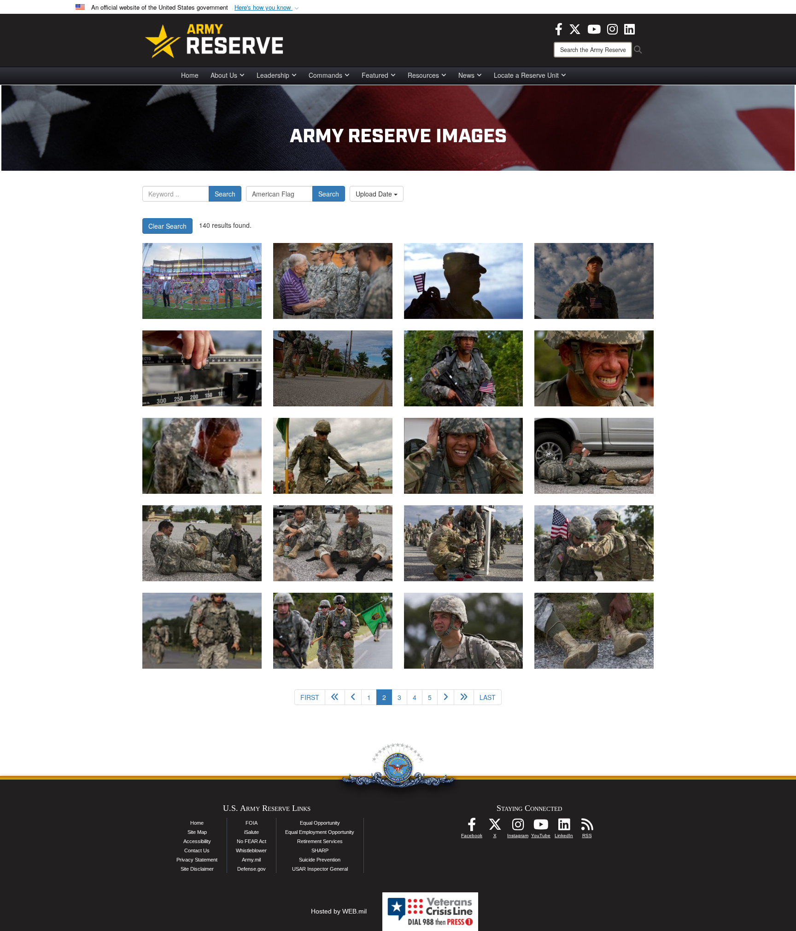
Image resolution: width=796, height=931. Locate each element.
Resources (423, 75)
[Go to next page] (445, 697)
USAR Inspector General (320, 869)
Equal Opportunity (320, 823)
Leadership (273, 75)
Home (190, 75)
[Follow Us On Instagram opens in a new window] (517, 827)
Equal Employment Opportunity (319, 832)
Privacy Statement (196, 859)
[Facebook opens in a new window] (558, 28)
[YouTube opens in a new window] (594, 28)
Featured (375, 75)
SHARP (319, 850)
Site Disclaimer (197, 869)
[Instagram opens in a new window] (612, 28)
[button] (267, 7)
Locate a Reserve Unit (526, 75)
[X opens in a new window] (575, 28)
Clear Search (167, 226)
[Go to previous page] (353, 697)
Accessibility (197, 841)
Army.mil (251, 859)
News (466, 75)
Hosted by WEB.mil (339, 911)
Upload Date (375, 193)
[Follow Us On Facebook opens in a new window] (471, 827)
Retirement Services (320, 841)
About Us (224, 75)
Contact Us (197, 850)
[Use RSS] (586, 827)
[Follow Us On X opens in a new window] (494, 827)
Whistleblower (251, 850)
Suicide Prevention (319, 859)
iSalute (251, 832)
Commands (325, 75)
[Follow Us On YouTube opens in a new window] (540, 827)
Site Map (197, 832)
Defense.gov (251, 869)
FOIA (252, 823)
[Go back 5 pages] (335, 697)
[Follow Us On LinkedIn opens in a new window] (563, 827)
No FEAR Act (251, 841)
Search (225, 193)
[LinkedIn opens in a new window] (629, 28)
